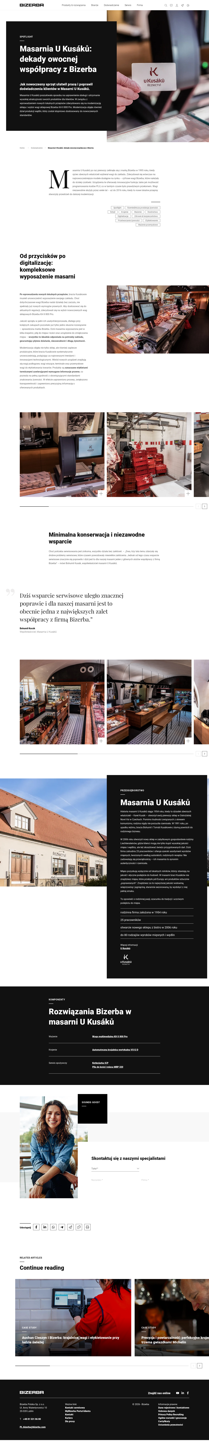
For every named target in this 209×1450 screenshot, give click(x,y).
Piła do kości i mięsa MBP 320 (107, 1066)
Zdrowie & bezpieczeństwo (146, 216)
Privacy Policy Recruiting (171, 1414)
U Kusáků (125, 948)
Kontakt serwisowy (75, 1407)
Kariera (69, 1417)
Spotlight (117, 207)
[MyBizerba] (177, 5)
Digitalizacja (123, 216)
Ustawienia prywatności (170, 1424)
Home (22, 148)
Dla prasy (70, 1421)
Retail (112, 212)
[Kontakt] (171, 5)
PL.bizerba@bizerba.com (33, 1426)
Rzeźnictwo (153, 212)
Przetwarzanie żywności (128, 220)
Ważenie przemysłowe (148, 224)
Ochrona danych (166, 1410)
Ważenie (138, 212)
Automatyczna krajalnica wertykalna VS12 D (115, 1049)
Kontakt (69, 1414)
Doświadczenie (37, 148)
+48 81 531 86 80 (32, 1418)
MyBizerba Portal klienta (78, 1410)
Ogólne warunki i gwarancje (172, 1417)
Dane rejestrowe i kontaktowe (173, 1407)
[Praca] (182, 5)
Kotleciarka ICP (100, 1062)
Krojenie (124, 212)
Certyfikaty (164, 1421)
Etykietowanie (151, 220)
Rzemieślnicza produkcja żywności (142, 207)
